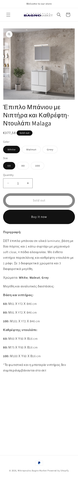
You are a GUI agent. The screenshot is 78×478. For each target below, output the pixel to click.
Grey (52, 150)
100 (39, 166)
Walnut (33, 150)
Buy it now (39, 217)
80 (25, 166)
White (13, 150)
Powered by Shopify (58, 470)
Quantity (8, 175)
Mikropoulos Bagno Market (32, 470)
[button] (8, 14)
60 (11, 166)
